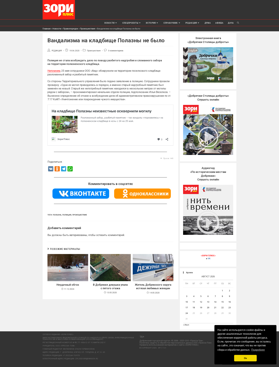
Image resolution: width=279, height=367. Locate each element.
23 (229, 307)
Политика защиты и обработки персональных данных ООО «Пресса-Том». (176, 343)
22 (222, 307)
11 (194, 302)
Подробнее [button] (258, 349)
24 (187, 313)
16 (229, 302)
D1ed (163, 348)
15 (222, 302)
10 (187, 302)
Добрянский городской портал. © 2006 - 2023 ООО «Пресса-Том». (172, 340)
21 (215, 307)
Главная (47, 28)
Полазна (57, 215)
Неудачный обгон (68, 284)
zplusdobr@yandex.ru (86, 359)
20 (208, 307)
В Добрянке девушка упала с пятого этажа (110, 286)
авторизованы (78, 235)
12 (201, 302)
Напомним (53, 70)
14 (215, 302)
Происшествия (87, 28)
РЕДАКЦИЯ (57, 51)
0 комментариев (115, 51)
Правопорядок (70, 28)
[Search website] (238, 23)
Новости (56, 28)
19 (201, 307)
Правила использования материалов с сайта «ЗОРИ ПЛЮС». (169, 345)
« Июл (186, 325)
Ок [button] (245, 358)
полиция (66, 215)
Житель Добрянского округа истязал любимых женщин (153, 286)
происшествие (79, 215)
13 (208, 302)
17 (187, 307)
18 (194, 307)
